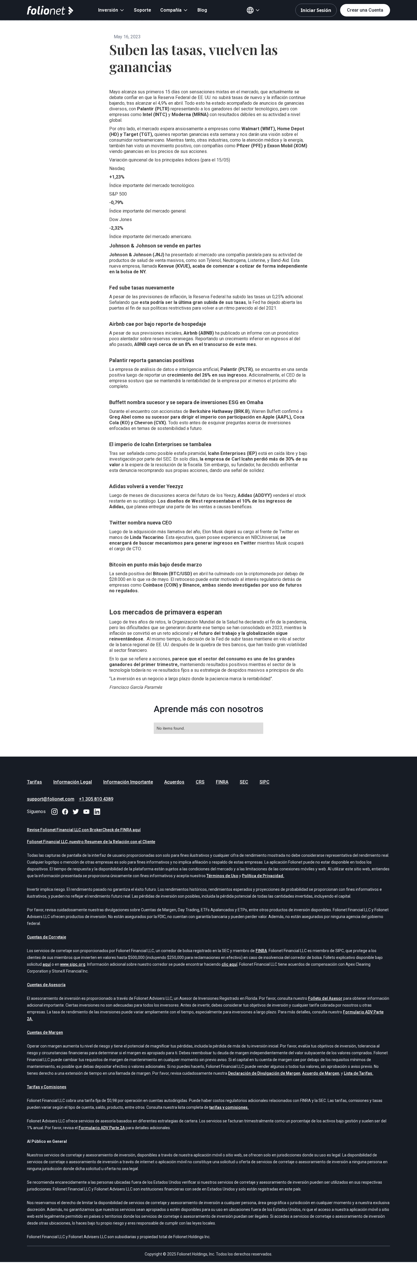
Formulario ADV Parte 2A (102, 1128)
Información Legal (72, 782)
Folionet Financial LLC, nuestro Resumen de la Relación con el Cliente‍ (91, 841)
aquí (47, 964)
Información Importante (128, 782)
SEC (244, 782)
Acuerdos (174, 782)
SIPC (264, 782)
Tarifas (34, 782)
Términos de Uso (222, 876)
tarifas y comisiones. (229, 1107)
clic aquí (229, 964)
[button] (111, 10)
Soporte (142, 10)
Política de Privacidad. (263, 876)
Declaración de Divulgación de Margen (264, 1073)
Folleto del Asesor (325, 998)
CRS (200, 782)
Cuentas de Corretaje (46, 937)
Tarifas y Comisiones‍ (46, 1087)
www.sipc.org (72, 964)
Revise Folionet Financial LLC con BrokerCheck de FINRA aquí (84, 830)
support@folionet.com (50, 799)
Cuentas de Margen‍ (45, 1032)
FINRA (222, 782)
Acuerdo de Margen (320, 1073)
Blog (202, 10)
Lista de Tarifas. (358, 1073)
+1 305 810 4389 (96, 799)
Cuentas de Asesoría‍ (46, 984)
